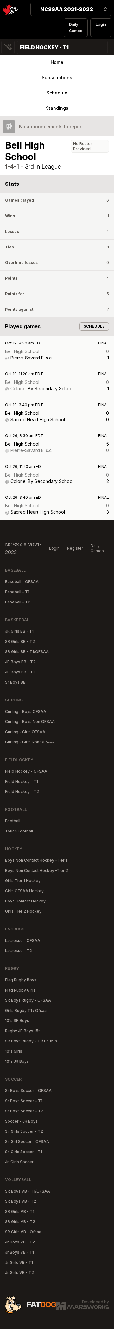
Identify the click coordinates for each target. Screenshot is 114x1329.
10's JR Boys (17, 1061)
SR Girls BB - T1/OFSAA (27, 651)
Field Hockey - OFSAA (26, 771)
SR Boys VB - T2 (20, 1201)
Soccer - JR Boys (21, 1121)
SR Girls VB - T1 (19, 1211)
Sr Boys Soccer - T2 (24, 1111)
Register (75, 548)
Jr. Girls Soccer (19, 1161)
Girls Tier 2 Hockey (23, 911)
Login (101, 24)
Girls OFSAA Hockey (24, 890)
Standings (57, 108)
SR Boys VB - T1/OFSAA (27, 1191)
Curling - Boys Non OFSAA (30, 721)
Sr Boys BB (15, 682)
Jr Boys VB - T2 (20, 1242)
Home (57, 62)
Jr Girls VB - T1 (19, 1262)
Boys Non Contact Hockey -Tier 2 (36, 870)
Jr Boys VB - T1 (19, 1252)
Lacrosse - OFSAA (22, 940)
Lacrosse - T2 (18, 950)
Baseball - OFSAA (22, 581)
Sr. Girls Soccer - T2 (24, 1131)
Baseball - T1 (17, 591)
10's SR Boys (17, 1020)
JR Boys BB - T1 (20, 672)
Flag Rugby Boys (20, 980)
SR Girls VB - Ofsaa (23, 1231)
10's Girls (13, 1051)
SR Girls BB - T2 (20, 641)
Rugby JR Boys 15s (23, 1030)
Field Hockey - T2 (22, 791)
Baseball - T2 (17, 602)
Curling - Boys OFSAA (25, 711)
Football (12, 820)
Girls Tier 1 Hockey (23, 880)
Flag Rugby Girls (20, 990)
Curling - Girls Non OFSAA (29, 742)
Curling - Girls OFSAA (25, 731)
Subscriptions (57, 77)
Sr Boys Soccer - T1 (23, 1100)
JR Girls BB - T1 (19, 631)
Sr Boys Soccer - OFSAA (28, 1090)
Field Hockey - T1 (21, 781)
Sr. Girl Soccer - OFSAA (27, 1141)
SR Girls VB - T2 (20, 1221)
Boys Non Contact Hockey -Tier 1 (36, 860)
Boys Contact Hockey (25, 901)
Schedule (57, 92)
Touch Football (19, 831)
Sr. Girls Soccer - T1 (23, 1151)
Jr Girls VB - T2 (19, 1272)
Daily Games (75, 27)
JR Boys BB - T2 (20, 661)
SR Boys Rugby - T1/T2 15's (31, 1041)
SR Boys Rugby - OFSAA (28, 1000)
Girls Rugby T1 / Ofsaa (26, 1010)
